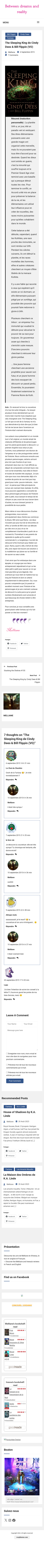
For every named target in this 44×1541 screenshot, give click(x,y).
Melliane (11, 803)
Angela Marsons (15, 1357)
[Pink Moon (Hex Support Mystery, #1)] (7, 1335)
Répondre (10, 780)
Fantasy (10, 38)
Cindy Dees (24, 34)
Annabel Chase (15, 1335)
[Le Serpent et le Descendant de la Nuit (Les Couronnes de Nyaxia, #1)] (7, 1394)
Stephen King (14, 1406)
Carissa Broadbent (10, 1399)
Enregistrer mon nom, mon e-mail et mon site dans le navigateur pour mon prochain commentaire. (21, 1056)
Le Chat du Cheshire (14, 768)
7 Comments (13, 55)
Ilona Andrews (9, 1420)
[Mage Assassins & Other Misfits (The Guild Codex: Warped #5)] (7, 1344)
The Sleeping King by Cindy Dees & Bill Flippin (24, 680)
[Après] (7, 1409)
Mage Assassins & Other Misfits (16, 1342)
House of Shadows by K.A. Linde (19, 1114)
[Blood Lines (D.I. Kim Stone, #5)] (7, 1356)
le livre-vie (10, 840)
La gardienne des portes (15, 1415)
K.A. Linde (21, 1107)
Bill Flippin (11, 34)
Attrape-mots (11, 915)
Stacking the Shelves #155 (14, 670)
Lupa (6, 985)
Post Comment (15, 1081)
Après (11, 1404)
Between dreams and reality (22, 9)
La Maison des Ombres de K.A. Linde (19, 1176)
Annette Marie (9, 1347)
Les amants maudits (25, 1169)
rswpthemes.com (22, 1537)
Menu (6, 22)
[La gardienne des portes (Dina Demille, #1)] (7, 1417)
